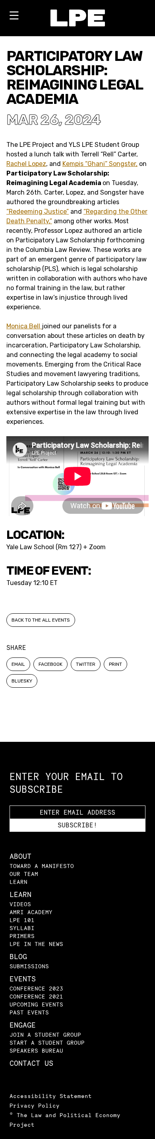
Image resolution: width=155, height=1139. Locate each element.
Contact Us (31, 1063)
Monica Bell (24, 326)
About (20, 856)
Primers (22, 935)
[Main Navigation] (14, 17)
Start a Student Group (47, 1042)
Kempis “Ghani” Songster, (100, 164)
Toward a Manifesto (42, 865)
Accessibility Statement (51, 1095)
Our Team (24, 873)
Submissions (29, 966)
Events (23, 979)
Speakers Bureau (36, 1050)
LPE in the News (36, 943)
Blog (18, 956)
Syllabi (22, 927)
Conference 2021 (36, 996)
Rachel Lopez (26, 164)
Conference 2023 (36, 988)
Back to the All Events (41, 620)
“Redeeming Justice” (37, 211)
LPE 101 (22, 920)
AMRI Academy (31, 912)
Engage (23, 1025)
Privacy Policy (35, 1105)
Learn (18, 881)
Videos (20, 904)
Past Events (29, 1012)
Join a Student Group (45, 1034)
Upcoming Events (36, 1004)
